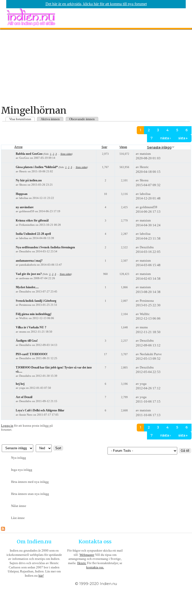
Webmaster (87, 555)
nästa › (165, 138)
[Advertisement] (96, 67)
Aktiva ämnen (50, 119)
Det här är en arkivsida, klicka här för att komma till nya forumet (96, 4)
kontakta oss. (95, 567)
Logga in (7, 425)
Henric (81, 563)
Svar (104, 147)
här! (41, 575)
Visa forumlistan (20, 119)
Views (123, 147)
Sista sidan (66, 154)
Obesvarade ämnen (82, 119)
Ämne (18, 147)
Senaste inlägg (159, 147)
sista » (183, 138)
